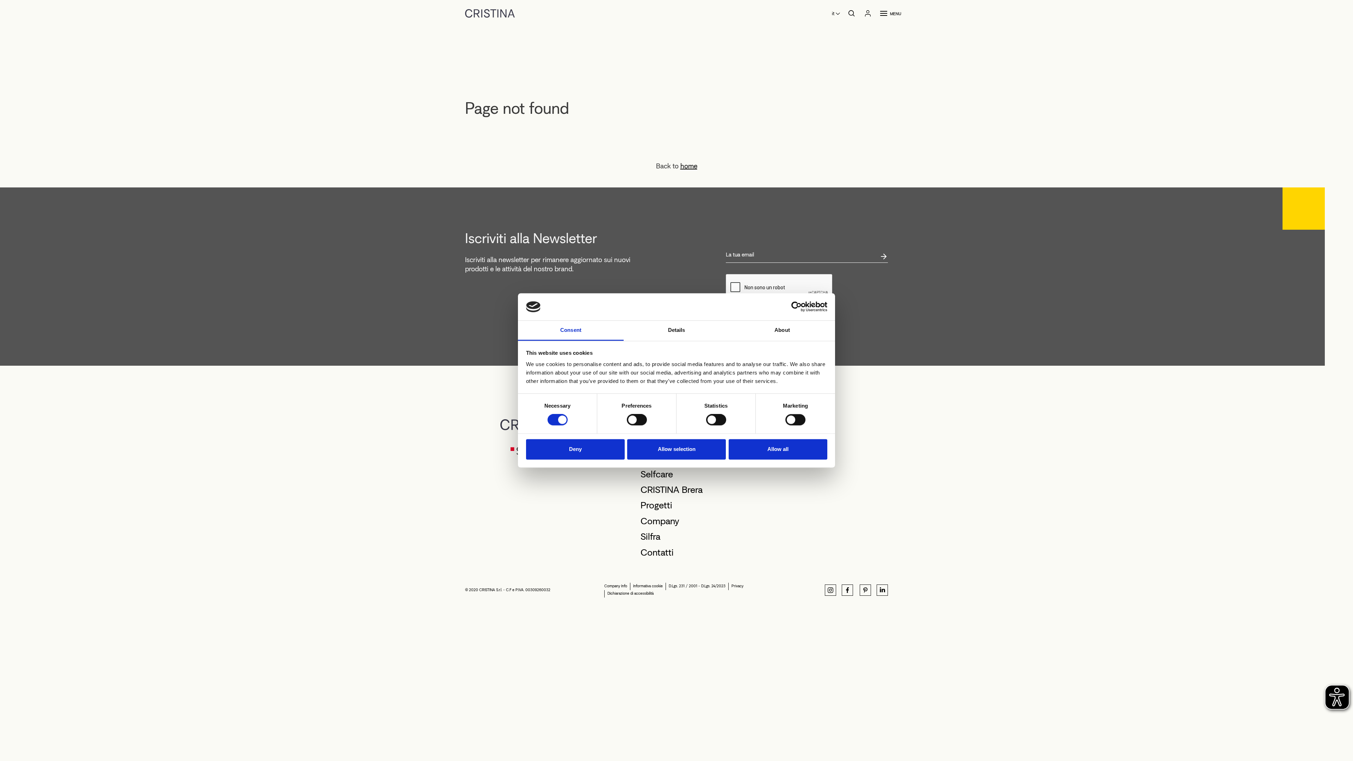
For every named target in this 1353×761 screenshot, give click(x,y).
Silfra (650, 536)
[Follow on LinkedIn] (882, 590)
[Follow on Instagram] (830, 590)
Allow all (778, 449)
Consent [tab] (570, 330)
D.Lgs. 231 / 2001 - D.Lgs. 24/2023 (697, 586)
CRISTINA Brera (672, 489)
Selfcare (657, 474)
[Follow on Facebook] (847, 590)
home (688, 166)
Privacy (737, 586)
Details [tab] (676, 330)
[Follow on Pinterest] (865, 590)
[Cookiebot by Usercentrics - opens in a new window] (796, 307)
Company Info (615, 586)
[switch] (637, 420)
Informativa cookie (648, 586)
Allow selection (677, 449)
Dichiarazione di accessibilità (630, 593)
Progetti (656, 505)
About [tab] (782, 330)
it (833, 14)
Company (660, 521)
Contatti (657, 552)
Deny (575, 449)
